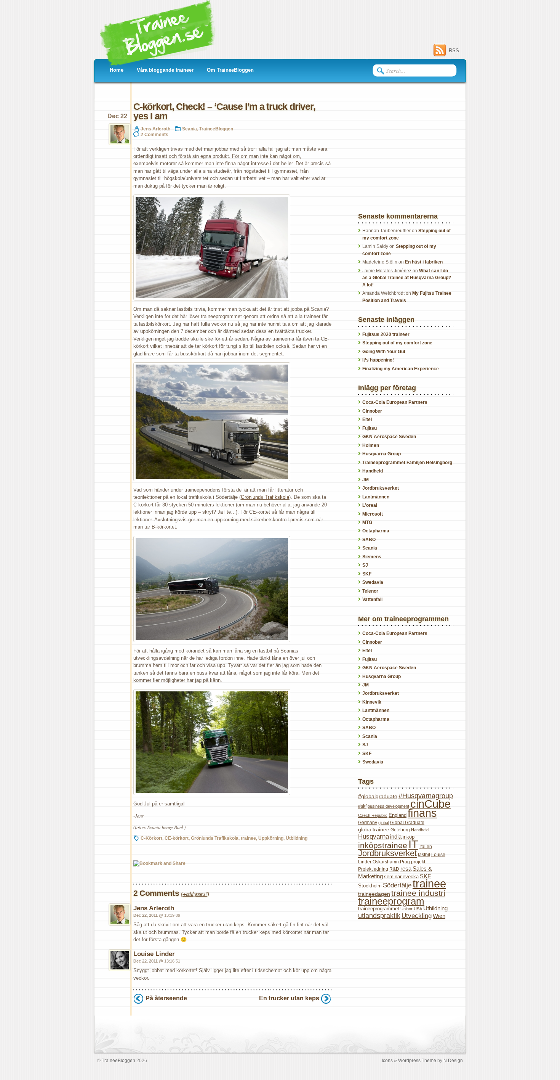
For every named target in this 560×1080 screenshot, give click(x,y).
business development (388, 806)
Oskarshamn (386, 862)
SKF (366, 574)
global (383, 822)
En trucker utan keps (289, 998)
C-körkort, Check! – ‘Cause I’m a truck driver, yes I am (224, 111)
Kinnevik (371, 702)
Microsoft (372, 514)
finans (422, 813)
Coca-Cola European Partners (394, 402)
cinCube (430, 804)
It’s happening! (378, 360)
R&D (394, 869)
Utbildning (296, 838)
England (397, 815)
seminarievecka (401, 876)
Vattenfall (372, 599)
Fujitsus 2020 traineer (386, 334)
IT (413, 844)
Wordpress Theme (417, 1060)
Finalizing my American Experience (400, 368)
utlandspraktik (379, 915)
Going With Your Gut (383, 351)
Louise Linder (154, 954)
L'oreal (369, 505)
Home (116, 70)
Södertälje (397, 885)
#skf (362, 806)
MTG (367, 522)
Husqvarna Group (381, 453)
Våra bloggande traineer (165, 70)
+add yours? (194, 893)
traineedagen (374, 894)
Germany (367, 822)
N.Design (453, 1060)
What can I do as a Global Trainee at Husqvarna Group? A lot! (406, 278)
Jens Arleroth (155, 128)
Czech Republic (372, 815)
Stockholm (370, 886)
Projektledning (373, 869)
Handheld (372, 471)
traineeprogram (391, 901)
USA (418, 908)
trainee (248, 838)
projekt (418, 862)
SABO (369, 539)
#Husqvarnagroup (425, 796)
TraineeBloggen (216, 128)
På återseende (166, 998)
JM (365, 479)
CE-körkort (177, 838)
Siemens (371, 556)
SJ (365, 565)
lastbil (424, 854)
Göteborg (400, 829)
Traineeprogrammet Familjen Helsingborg (407, 462)
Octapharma (375, 531)
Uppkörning (270, 838)
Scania (189, 128)
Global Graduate (407, 822)
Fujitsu (369, 428)
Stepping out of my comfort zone (397, 343)
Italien (425, 846)
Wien (439, 916)
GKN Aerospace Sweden (389, 436)
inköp (408, 837)
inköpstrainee (382, 845)
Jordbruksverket (380, 488)
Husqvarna (373, 836)
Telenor (370, 591)
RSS (454, 50)
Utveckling (417, 915)
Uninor (406, 908)
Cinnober (372, 411)
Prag (405, 862)
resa (405, 868)
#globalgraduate (377, 796)
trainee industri (418, 893)
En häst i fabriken (424, 262)
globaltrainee (373, 829)
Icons (387, 1060)
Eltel (367, 419)
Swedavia (372, 582)
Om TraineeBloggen (230, 70)
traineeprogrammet (378, 908)
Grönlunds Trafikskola (265, 497)
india (396, 837)
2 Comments (154, 134)
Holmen (370, 445)
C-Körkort (151, 838)
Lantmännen (375, 497)
